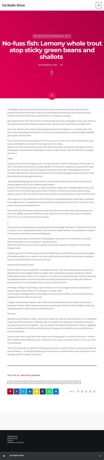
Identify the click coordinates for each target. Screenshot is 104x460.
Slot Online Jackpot (70, 382)
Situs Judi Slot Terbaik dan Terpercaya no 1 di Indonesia (33, 382)
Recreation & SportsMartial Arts (52, 36)
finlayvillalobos (30, 375)
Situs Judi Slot (87, 132)
